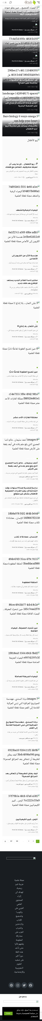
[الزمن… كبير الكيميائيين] (21, 805)
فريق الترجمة (19, 784)
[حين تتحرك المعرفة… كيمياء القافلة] (21, 614)
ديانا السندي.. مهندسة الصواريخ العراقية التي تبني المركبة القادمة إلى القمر (22, 725)
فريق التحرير (29, 177)
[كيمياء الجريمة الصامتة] (21, 662)
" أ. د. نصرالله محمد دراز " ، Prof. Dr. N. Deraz (24, 30)
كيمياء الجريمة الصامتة (26, 677)
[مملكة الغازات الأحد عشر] (21, 403)
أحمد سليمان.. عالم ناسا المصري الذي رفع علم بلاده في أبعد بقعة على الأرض (21, 466)
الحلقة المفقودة (30, 583)
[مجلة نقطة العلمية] (30, 2)
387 (11, 841)
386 (17, 841)
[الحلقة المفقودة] (21, 568)
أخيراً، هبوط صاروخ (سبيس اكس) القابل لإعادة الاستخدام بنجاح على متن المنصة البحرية (21, 103)
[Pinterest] (11, 985)
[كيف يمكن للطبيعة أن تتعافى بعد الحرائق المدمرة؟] (21, 759)
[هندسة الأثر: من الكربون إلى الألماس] (21, 242)
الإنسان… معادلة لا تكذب (26, 537)
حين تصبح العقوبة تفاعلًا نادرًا (23, 372)
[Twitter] (24, 985)
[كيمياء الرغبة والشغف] (21, 196)
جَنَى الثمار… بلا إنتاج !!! (27, 326)
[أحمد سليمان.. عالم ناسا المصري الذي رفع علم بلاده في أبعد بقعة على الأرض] (21, 449)
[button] (8, 1013)
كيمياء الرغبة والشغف (27, 210)
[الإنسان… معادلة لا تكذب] (21, 523)
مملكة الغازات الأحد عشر (25, 418)
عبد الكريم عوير (28, 293)
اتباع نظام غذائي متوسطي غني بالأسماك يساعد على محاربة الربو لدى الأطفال (21, 126)
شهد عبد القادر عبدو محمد (26, 476)
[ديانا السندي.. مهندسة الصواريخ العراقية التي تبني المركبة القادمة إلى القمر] (21, 708)
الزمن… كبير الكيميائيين (27, 820)
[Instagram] (18, 985)
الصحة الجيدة (32, 159)
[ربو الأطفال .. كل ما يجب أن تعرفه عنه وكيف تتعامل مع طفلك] (21, 149)
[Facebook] (31, 985)
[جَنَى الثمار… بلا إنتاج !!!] (21, 312)
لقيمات (23, 159)
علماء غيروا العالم (31, 458)
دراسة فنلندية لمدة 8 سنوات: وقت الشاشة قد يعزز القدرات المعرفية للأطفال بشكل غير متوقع (21, 491)
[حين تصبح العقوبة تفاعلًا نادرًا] (21, 358)
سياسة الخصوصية (28, 1013)
